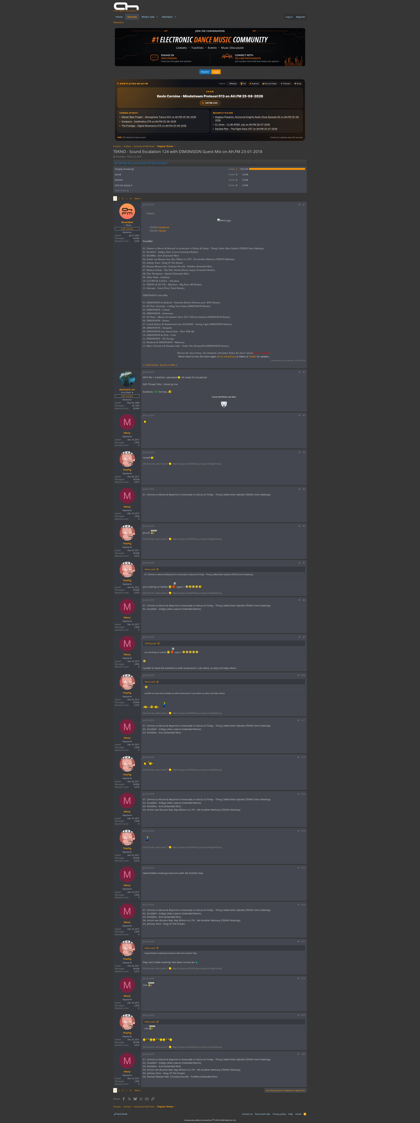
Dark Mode (121, 1113)
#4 (304, 452)
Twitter (157, 230)
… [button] (126, 198)
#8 (304, 600)
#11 (303, 720)
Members (167, 16)
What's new (148, 16)
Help (290, 1113)
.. (224, 405)
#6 (304, 526)
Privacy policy (279, 1113)
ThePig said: (150, 643)
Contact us (247, 1113)
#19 (303, 1015)
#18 (303, 978)
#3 (304, 415)
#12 (303, 757)
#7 (304, 562)
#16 (303, 904)
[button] (157, 17)
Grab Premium (152, 365)
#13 (303, 794)
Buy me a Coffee (167, 365)
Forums (132, 16)
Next (137, 198)
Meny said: (150, 569)
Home (119, 16)
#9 (304, 637)
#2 (304, 372)
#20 (303, 1054)
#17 (303, 941)
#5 (304, 489)
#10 (303, 675)
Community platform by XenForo (210, 1120)
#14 (303, 830)
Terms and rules (262, 1113)
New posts (118, 22)
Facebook (159, 227)
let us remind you (226, 356)
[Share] (299, 205)
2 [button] (232, 169)
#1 (304, 204)
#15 (303, 867)
